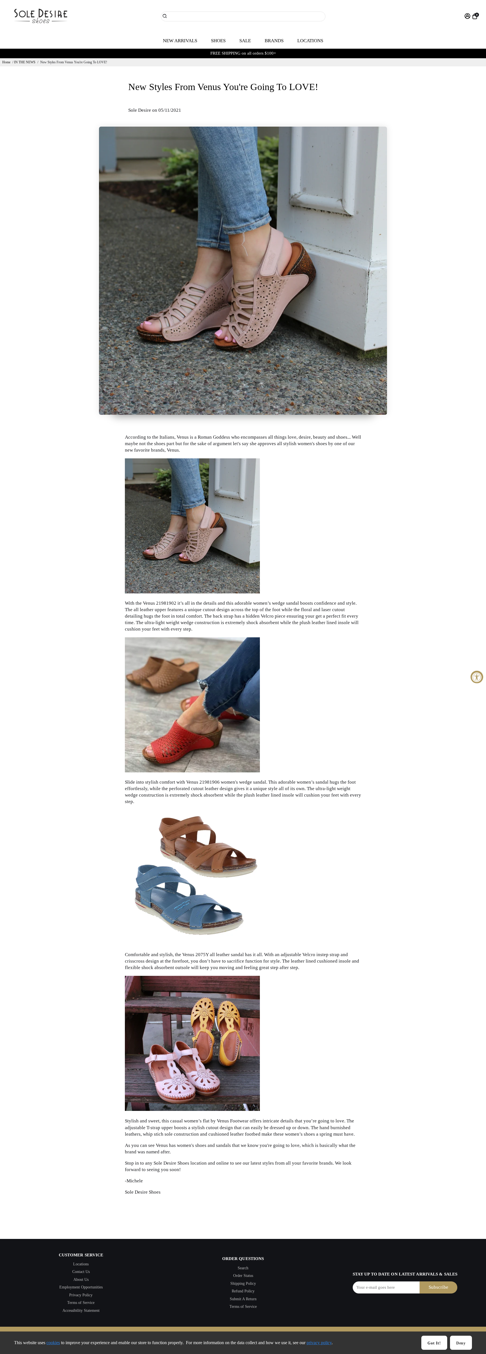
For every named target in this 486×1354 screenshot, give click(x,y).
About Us (81, 1279)
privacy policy (319, 1342)
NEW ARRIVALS (180, 40)
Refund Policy (243, 1291)
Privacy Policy (81, 1295)
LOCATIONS (310, 40)
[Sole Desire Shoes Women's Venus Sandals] (192, 771)
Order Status (243, 1276)
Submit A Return (243, 1299)
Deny (461, 1343)
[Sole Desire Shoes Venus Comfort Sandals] (192, 943)
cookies (53, 1342)
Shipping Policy (243, 1283)
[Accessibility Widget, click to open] (477, 677)
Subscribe (438, 1287)
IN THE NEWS (24, 62)
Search (243, 1268)
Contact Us (81, 1272)
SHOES (218, 40)
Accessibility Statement (81, 1310)
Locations (81, 1264)
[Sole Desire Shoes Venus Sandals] (192, 592)
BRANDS (274, 40)
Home (6, 62)
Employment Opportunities (81, 1287)
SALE (245, 40)
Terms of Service (80, 1303)
